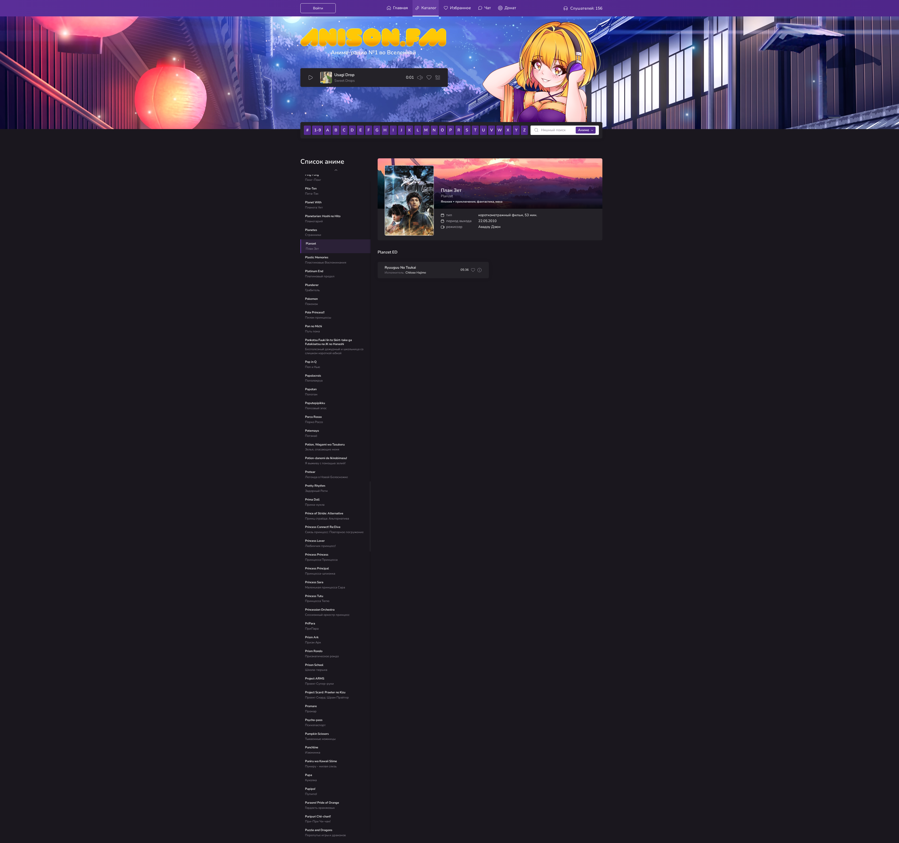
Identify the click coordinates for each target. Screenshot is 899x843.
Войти (318, 8)
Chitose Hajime (415, 272)
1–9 (317, 130)
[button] (336, 170)
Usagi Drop (344, 75)
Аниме (583, 130)
